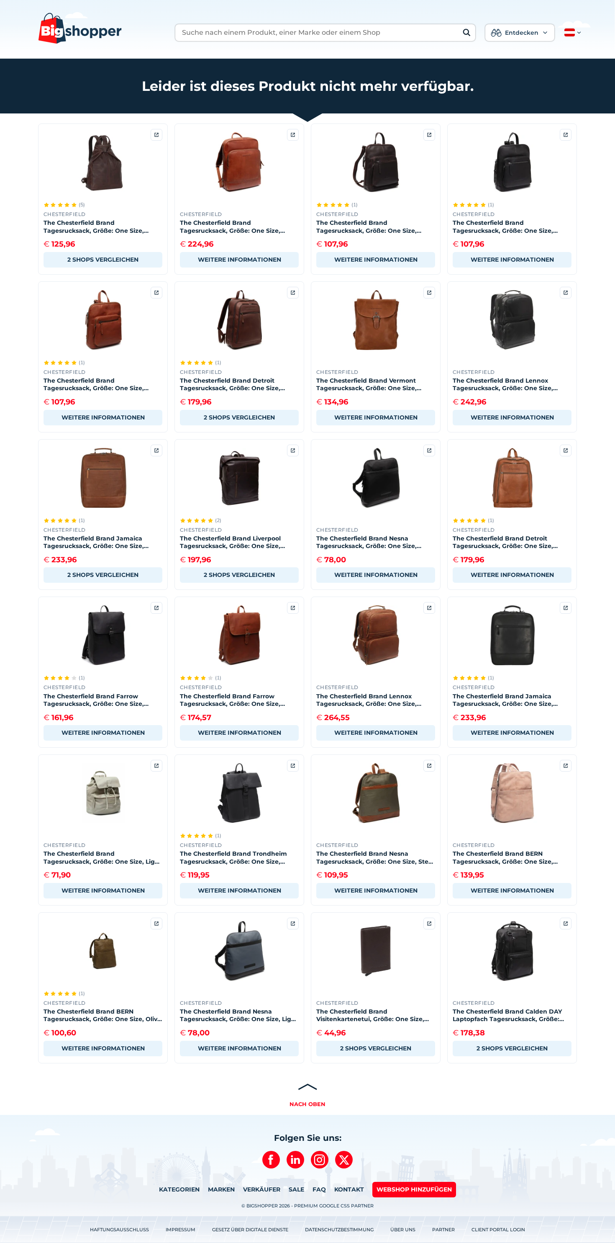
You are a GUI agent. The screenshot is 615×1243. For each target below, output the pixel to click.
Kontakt (349, 1189)
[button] (571, 32)
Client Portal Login (498, 1230)
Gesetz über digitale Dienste (250, 1230)
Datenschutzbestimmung (339, 1230)
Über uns (402, 1230)
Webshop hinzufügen (414, 1189)
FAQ (319, 1189)
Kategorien (179, 1189)
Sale (296, 1189)
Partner (443, 1230)
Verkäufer (261, 1189)
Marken (221, 1189)
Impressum (180, 1230)
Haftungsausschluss (119, 1230)
